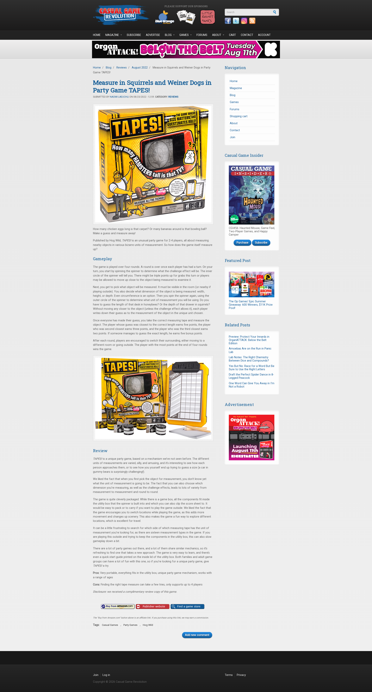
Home (97, 34)
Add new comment (197, 635)
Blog (168, 34)
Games (184, 34)
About (216, 34)
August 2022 (140, 67)
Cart (232, 34)
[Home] (122, 15)
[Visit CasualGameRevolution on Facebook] (228, 21)
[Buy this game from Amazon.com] (118, 606)
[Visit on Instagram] (244, 21)
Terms (229, 675)
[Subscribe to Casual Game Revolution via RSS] (252, 21)
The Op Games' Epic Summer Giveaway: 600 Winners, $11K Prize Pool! (251, 305)
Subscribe (134, 34)
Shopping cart (238, 116)
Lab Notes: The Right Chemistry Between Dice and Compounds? (249, 359)
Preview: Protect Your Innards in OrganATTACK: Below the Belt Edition (249, 340)
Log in (106, 675)
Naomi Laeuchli (119, 96)
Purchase (242, 242)
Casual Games (110, 624)
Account (264, 34)
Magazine (112, 34)
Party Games (130, 624)
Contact (247, 34)
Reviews (121, 67)
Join (232, 137)
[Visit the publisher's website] (153, 606)
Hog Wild (148, 624)
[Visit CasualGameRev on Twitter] (236, 21)
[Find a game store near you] (187, 606)
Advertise (153, 34)
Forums (201, 34)
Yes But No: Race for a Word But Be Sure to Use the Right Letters (251, 367)
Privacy (241, 675)
